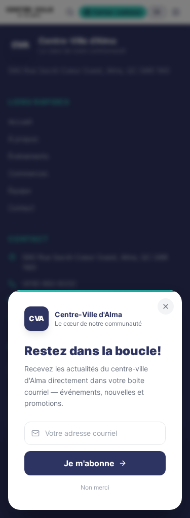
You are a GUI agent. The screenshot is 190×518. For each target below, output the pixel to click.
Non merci (95, 487)
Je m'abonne (89, 463)
